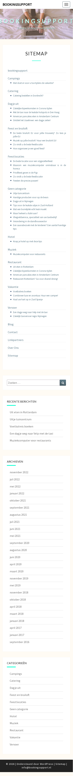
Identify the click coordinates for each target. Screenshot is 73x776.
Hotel (11, 236)
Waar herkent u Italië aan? (25, 213)
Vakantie (13, 287)
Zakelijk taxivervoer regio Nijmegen (30, 316)
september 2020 (19, 543)
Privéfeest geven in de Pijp (25, 172)
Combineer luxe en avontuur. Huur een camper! (35, 295)
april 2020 (16, 564)
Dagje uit (13, 103)
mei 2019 (15, 585)
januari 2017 (17, 635)
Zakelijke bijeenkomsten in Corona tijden (32, 108)
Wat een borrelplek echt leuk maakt (29, 209)
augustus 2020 (18, 550)
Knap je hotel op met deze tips (27, 241)
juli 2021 (15, 521)
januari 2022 (17, 493)
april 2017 (16, 628)
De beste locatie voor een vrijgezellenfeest (32, 161)
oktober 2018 (18, 599)
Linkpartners (16, 340)
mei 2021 (15, 536)
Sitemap (13, 355)
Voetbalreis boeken (22, 291)
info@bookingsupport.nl (36, 767)
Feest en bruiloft (18, 128)
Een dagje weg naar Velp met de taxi (30, 312)
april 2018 (16, 606)
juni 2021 (15, 529)
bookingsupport (17, 4)
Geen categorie (17, 188)
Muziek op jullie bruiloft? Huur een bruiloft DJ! (34, 140)
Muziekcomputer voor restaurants (29, 254)
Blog (11, 324)
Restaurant (15, 262)
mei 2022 (15, 486)
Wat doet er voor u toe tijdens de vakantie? (33, 83)
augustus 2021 (18, 514)
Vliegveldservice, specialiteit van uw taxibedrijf (35, 217)
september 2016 (19, 642)
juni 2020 (15, 557)
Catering (13, 91)
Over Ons (13, 347)
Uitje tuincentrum (21, 193)
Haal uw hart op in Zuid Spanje (28, 299)
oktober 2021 (18, 500)
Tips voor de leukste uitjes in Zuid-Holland (33, 205)
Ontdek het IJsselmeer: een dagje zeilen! (32, 120)
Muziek (12, 249)
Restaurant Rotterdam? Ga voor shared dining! (35, 278)
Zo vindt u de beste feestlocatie (28, 144)
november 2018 (19, 592)
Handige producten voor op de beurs (30, 197)
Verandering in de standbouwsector (30, 221)
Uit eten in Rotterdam (23, 266)
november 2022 (19, 472)
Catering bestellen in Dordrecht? (28, 95)
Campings (14, 78)
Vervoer (12, 307)
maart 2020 (17, 571)
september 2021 (19, 507)
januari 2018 (17, 621)
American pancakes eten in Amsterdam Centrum (36, 116)
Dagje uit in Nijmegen (23, 201)
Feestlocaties (16, 156)
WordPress (46, 764)
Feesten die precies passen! (25, 180)
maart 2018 (17, 613)
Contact (13, 332)
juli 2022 (15, 479)
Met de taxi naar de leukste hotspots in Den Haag (36, 112)
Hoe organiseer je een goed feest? (29, 148)
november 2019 (19, 578)
